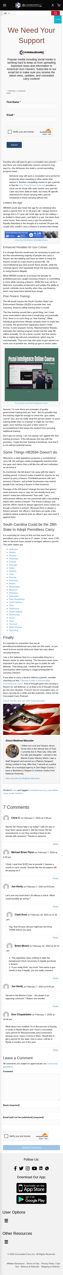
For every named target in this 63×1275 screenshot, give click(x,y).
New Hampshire (17, 599)
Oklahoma (14, 608)
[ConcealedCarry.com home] (28, 5)
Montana (13, 593)
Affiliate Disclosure (15, 1263)
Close (57, 19)
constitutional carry (38, 790)
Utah (11, 621)
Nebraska (14, 596)
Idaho (12, 568)
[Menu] (6, 1242)
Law (15, 790)
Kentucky (14, 580)
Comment (8, 1071)
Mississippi (14, 586)
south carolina (16, 793)
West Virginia (15, 627)
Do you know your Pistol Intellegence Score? (31, 403)
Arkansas (13, 558)
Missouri (13, 590)
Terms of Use (32, 1263)
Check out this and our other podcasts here (24, 701)
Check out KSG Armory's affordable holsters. (31, 240)
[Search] (55, 13)
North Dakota (15, 602)
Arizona (13, 555)
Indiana (12, 571)
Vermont (13, 624)
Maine (12, 583)
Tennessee (14, 614)
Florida (13, 561)
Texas (12, 618)
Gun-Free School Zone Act (32, 185)
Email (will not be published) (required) (23, 1117)
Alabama (13, 549)
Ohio (11, 605)
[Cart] (58, 5)
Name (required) (11, 1105)
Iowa (11, 574)
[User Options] (6, 1220)
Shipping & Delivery (50, 1266)
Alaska (12, 552)
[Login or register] (53, 5)
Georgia (13, 565)
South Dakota (15, 611)
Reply (55, 844)
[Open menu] (4, 5)
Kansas (12, 577)
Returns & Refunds (30, 1266)
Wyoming (13, 630)
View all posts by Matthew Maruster (23, 778)
